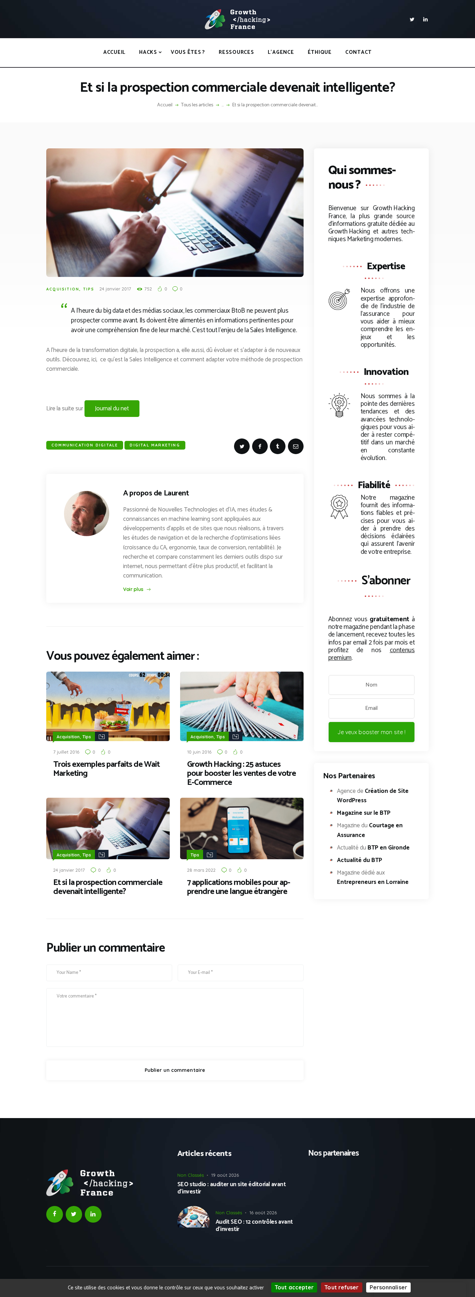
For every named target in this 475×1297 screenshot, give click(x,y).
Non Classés (190, 1175)
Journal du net (112, 408)
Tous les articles (197, 105)
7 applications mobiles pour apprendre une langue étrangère (238, 887)
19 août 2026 (225, 1175)
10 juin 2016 (199, 752)
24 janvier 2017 (115, 289)
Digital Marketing (155, 445)
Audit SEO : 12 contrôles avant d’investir (254, 1225)
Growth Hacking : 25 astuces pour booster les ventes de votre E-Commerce (241, 773)
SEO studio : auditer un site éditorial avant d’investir (231, 1188)
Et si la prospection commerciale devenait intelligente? (107, 887)
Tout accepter (294, 1287)
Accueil (164, 105)
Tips (89, 289)
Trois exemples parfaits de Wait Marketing (106, 769)
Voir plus (133, 589)
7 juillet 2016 (66, 752)
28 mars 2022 (201, 870)
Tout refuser (341, 1287)
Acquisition (62, 289)
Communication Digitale (84, 445)
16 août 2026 (263, 1212)
